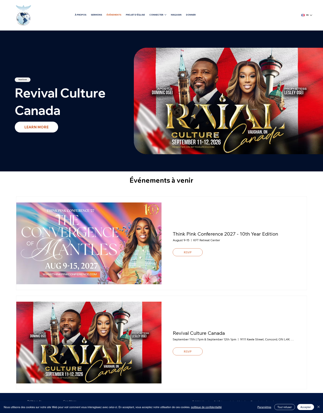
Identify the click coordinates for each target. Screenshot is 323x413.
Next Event (23, 79)
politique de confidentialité (206, 407)
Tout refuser (284, 407)
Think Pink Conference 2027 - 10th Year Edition (225, 234)
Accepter (305, 407)
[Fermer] (318, 407)
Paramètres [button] (264, 407)
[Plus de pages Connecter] (165, 15)
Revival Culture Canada (199, 333)
